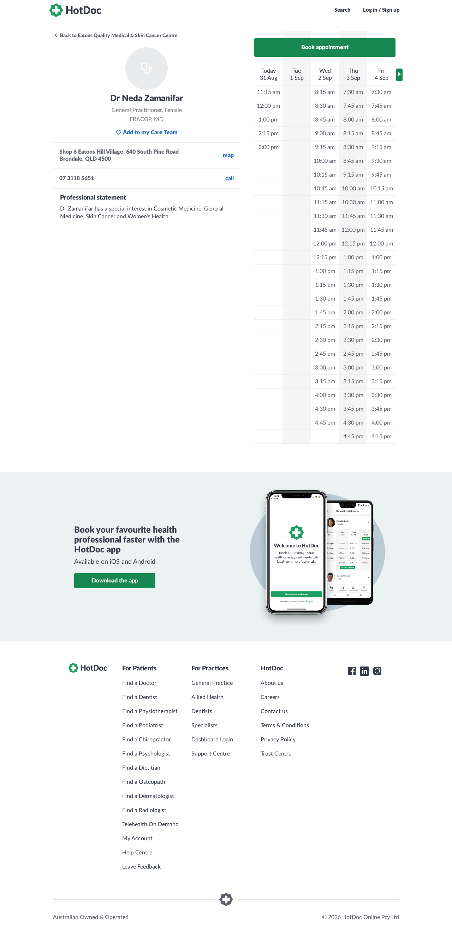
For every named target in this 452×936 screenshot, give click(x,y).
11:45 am (325, 230)
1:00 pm (268, 120)
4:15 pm (381, 436)
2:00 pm (353, 312)
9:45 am (381, 175)
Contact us (274, 711)
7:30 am (353, 92)
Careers (270, 697)
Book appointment (325, 47)
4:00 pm (325, 395)
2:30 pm (325, 340)
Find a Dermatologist (148, 796)
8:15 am (325, 92)
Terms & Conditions (285, 725)
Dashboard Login (212, 739)
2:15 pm (268, 133)
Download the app (115, 580)
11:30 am (325, 216)
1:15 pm (325, 285)
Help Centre (137, 852)
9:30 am (381, 161)
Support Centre (210, 754)
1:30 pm (325, 299)
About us (272, 683)
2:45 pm (325, 354)
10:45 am (325, 188)
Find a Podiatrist (142, 725)
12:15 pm (325, 257)
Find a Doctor (139, 683)
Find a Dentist (139, 697)
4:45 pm (325, 423)
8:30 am (325, 106)
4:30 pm (325, 409)
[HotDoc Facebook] (351, 671)
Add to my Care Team (150, 132)
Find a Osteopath (143, 782)
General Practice (212, 683)
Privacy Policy (278, 739)
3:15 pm (325, 381)
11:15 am (268, 92)
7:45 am (353, 106)
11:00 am (381, 202)
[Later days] (399, 75)
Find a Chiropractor (146, 739)
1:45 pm (325, 312)
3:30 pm (353, 395)
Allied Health (207, 697)
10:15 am (325, 175)
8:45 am (325, 120)
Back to (118, 35)
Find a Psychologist (146, 754)
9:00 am (325, 133)
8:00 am (353, 120)
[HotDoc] (75, 10)
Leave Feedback (141, 867)
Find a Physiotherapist (150, 711)
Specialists (204, 725)
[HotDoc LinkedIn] (364, 671)
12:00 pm (268, 106)
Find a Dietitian (141, 768)
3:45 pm (353, 409)
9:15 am (325, 147)
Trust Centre (276, 754)
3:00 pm (268, 147)
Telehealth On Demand (150, 824)
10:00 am (325, 161)
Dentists (201, 711)
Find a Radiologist (144, 810)
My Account (137, 838)
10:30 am (353, 202)
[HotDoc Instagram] (377, 671)
